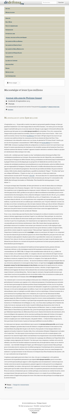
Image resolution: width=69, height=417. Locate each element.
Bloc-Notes (9, 22)
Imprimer (10, 109)
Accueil (8, 8)
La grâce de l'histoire (11, 60)
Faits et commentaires (12, 26)
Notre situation (10, 12)
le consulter (43, 106)
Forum (7, 68)
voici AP (32, 175)
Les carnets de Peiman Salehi (14, 53)
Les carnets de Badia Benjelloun (15, 49)
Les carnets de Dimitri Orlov (14, 45)
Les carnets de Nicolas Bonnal (14, 41)
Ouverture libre (10, 33)
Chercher (61, 2)
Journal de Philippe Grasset (24, 98)
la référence (30, 135)
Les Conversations (11, 76)
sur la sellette (46, 142)
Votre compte (12, 83)
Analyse (8, 18)
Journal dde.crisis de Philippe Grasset (16, 37)
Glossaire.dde (9, 29)
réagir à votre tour (53, 106)
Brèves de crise (10, 72)
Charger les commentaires (21, 384)
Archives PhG (9, 64)
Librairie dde (9, 56)
